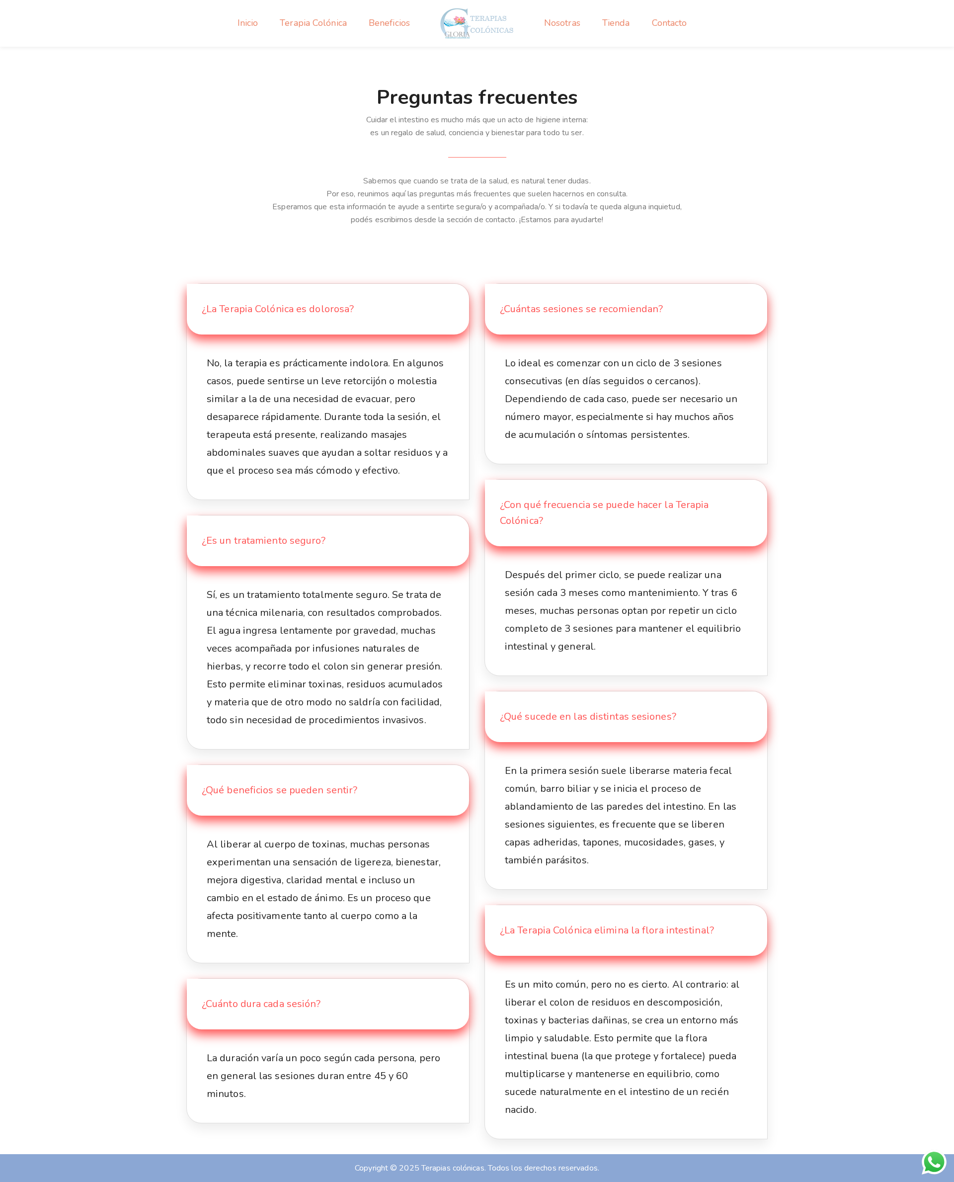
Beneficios (389, 23)
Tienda (616, 23)
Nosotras (562, 23)
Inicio (248, 23)
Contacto (669, 23)
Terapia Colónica (313, 23)
